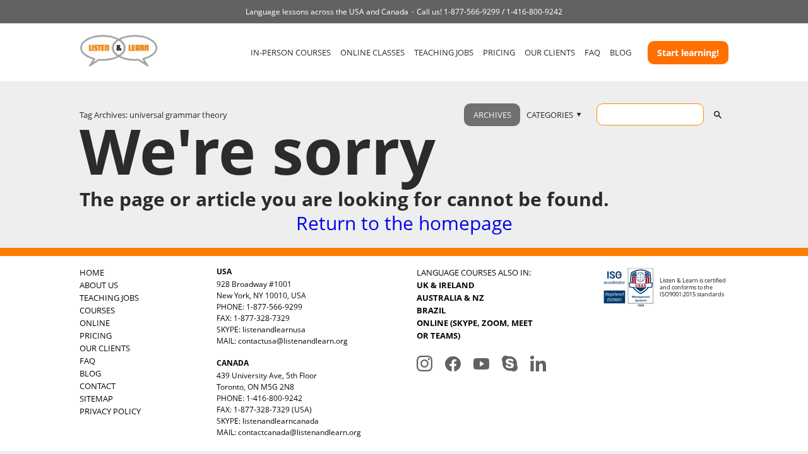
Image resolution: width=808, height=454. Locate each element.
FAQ (592, 52)
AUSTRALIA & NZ (450, 297)
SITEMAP (96, 398)
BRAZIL (431, 310)
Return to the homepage (404, 223)
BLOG (620, 52)
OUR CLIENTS (550, 52)
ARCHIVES (492, 114)
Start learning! (688, 53)
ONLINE (95, 323)
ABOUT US (99, 285)
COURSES (97, 310)
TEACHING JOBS (443, 52)
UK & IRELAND (446, 285)
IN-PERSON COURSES (291, 52)
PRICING (499, 52)
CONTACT (98, 386)
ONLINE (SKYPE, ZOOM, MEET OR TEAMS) (475, 329)
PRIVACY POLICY (110, 411)
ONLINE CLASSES (372, 52)
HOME (92, 272)
